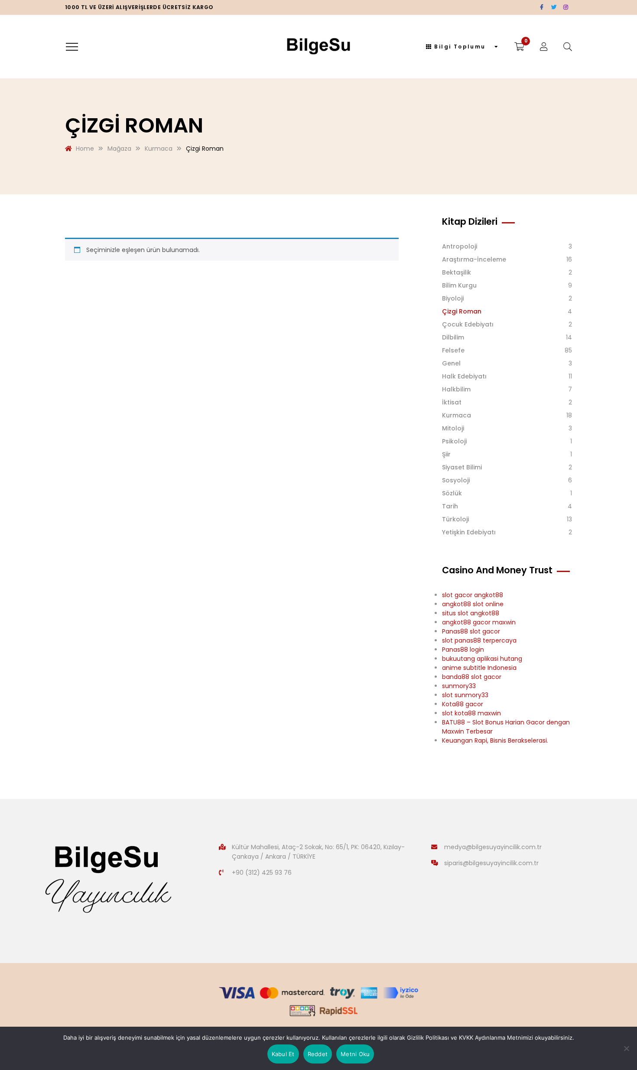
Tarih (450, 506)
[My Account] (544, 46)
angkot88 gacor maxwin (479, 622)
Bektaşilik (456, 272)
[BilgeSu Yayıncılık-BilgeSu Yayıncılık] (318, 47)
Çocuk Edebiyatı (468, 324)
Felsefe (453, 350)
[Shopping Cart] (519, 46)
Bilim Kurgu (459, 285)
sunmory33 (459, 686)
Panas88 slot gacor (471, 631)
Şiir (446, 454)
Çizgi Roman (461, 311)
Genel (451, 363)
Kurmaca (456, 415)
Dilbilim (453, 337)
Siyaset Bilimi (462, 467)
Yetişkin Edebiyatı (469, 532)
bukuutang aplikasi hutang (482, 658)
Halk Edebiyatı (464, 376)
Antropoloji (459, 246)
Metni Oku (355, 1054)
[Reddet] (626, 1048)
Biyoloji (453, 298)
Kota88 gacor (462, 704)
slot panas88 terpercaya (479, 640)
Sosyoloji (456, 480)
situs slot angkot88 (470, 613)
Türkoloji (455, 519)
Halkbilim (456, 389)
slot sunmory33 (465, 695)
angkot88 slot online (473, 604)
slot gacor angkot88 (472, 595)
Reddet (318, 1054)
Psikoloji (454, 441)
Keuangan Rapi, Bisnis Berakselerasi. (495, 740)
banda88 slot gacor (471, 676)
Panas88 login (463, 649)
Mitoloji (453, 428)
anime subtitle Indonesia (479, 667)
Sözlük (452, 493)
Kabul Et (283, 1054)
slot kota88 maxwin (471, 713)
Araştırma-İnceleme (474, 259)
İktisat (452, 402)
